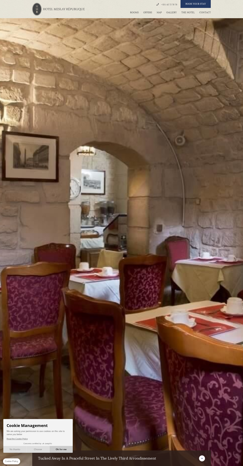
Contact (205, 12)
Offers (147, 12)
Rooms (134, 12)
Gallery (171, 12)
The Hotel (188, 12)
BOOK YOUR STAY (195, 3)
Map (159, 12)
